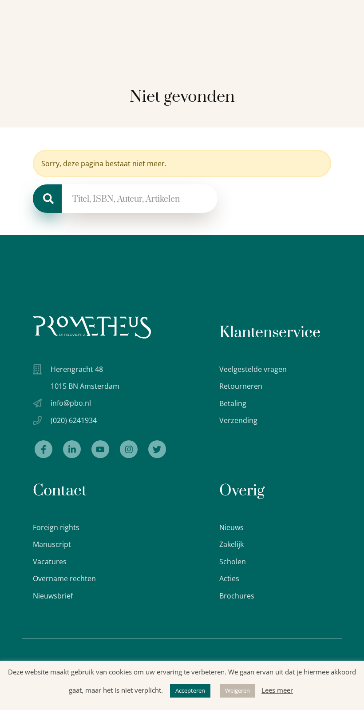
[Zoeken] (47, 198)
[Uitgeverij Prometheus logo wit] (92, 327)
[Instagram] (129, 449)
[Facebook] (43, 449)
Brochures (236, 596)
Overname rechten (64, 578)
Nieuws (231, 527)
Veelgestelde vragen (253, 369)
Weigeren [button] (237, 690)
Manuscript (52, 544)
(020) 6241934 (74, 420)
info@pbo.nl (71, 403)
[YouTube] (100, 449)
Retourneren (240, 386)
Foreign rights (56, 527)
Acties (229, 578)
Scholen (232, 561)
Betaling (232, 403)
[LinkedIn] (72, 449)
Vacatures (50, 561)
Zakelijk (231, 544)
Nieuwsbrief (53, 596)
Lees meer (277, 690)
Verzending (238, 420)
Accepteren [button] (190, 690)
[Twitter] (157, 449)
